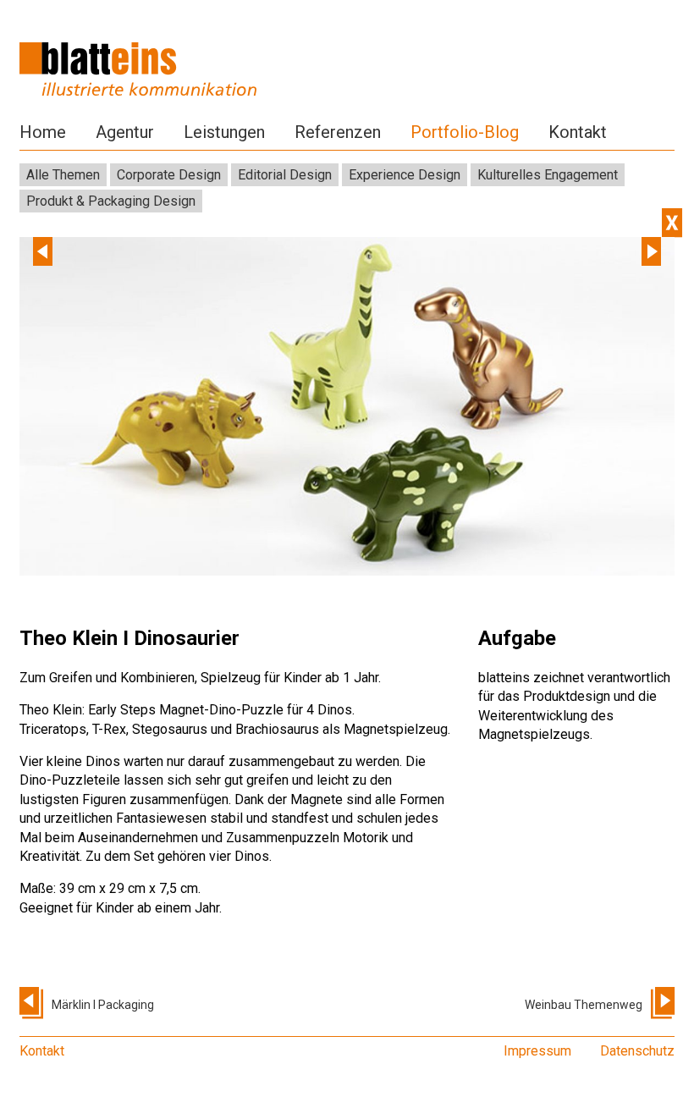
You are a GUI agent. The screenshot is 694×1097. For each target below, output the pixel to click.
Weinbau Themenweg (583, 1005)
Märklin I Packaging (103, 1005)
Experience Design (404, 175)
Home (42, 132)
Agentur (125, 132)
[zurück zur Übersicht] (672, 222)
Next (651, 251)
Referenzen (338, 132)
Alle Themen (63, 175)
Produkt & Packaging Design (111, 201)
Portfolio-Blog (464, 132)
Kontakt (577, 132)
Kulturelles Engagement (547, 175)
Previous (42, 251)
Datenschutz (637, 1051)
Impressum (537, 1051)
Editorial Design (285, 175)
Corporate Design (169, 175)
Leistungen (224, 132)
